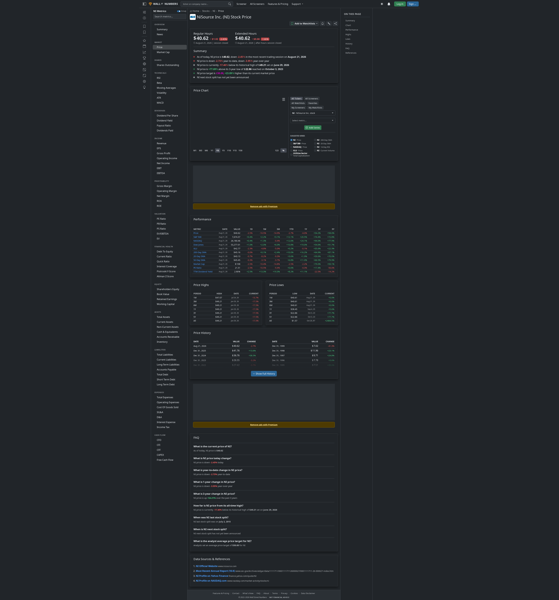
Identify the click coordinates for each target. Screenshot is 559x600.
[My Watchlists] (144, 32)
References (350, 52)
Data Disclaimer (308, 593)
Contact (236, 593)
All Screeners (311, 98)
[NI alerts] (322, 23)
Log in (400, 4)
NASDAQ (197, 240)
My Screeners (298, 107)
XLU (195, 248)
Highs (348, 34)
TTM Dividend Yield (202, 271)
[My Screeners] (144, 26)
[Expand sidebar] (144, 4)
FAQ (347, 48)
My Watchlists (315, 107)
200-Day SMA (199, 252)
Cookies (294, 593)
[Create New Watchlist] (144, 18)
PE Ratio (197, 267)
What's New (248, 593)
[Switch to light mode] (382, 4)
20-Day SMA (199, 256)
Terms (275, 593)
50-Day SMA (199, 260)
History (348, 43)
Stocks (206, 11)
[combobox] (206, 4)
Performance (351, 29)
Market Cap (199, 264)
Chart (348, 25)
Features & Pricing (221, 593)
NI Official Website (206, 566)
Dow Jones (198, 244)
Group (183, 11)
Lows (347, 39)
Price (195, 233)
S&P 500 (197, 237)
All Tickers (296, 98)
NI (214, 11)
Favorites (313, 103)
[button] (297, 4)
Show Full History (265, 373)
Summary (350, 20)
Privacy (284, 593)
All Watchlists (298, 103)
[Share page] (335, 23)
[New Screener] (144, 12)
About (266, 593)
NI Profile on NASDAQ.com (211, 580)
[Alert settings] (329, 23)
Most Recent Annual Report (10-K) (215, 571)
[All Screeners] (144, 40)
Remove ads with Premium (264, 206)
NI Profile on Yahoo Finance (212, 575)
